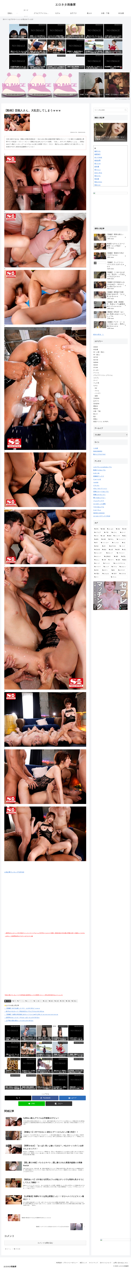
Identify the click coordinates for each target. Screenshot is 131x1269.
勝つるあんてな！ (99, 497)
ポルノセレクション (100, 488)
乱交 (46, 1001)
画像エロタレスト (99, 494)
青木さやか (98, 182)
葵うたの (97, 163)
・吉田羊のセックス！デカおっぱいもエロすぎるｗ (22, 1017)
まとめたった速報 (99, 504)
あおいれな (98, 173)
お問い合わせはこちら (120, 1262)
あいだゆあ (98, 157)
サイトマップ (93, 1262)
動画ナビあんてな (99, 470)
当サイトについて (105, 1262)
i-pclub (95, 482)
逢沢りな (97, 151)
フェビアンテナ (98, 501)
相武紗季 (97, 160)
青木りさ (97, 185)
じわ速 (95, 448)
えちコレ (96, 485)
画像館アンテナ (98, 476)
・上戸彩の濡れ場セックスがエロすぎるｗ (18, 1020)
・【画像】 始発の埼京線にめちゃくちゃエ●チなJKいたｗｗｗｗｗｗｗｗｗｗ (31, 1014)
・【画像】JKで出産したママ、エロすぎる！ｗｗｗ (22, 1008)
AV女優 (9, 1001)
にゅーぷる (97, 479)
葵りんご (97, 169)
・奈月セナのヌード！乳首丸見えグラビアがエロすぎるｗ (24, 1011)
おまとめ (96, 473)
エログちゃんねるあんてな (102, 467)
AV (15, 1001)
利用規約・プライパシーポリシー (67, 1262)
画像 (69, 1001)
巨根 (63, 1001)
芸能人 (75, 1001)
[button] (59, 1103)
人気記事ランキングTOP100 (14, 872)
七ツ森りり (38, 1001)
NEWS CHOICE (99, 513)
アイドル (21, 1001)
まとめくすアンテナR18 (101, 516)
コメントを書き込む (45, 1243)
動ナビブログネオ (99, 454)
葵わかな (97, 176)
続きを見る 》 (98, 334)
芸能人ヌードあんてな (101, 491)
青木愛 (96, 179)
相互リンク (83, 1262)
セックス (29, 1001)
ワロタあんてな (98, 507)
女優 (57, 1001)
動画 (51, 1001)
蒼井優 (96, 166)
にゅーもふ (97, 510)
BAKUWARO (97, 451)
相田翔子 (97, 154)
